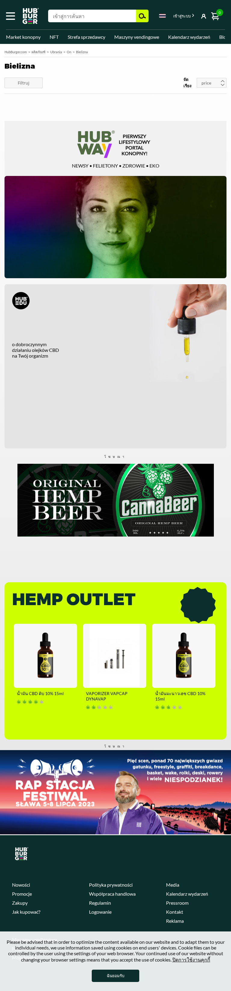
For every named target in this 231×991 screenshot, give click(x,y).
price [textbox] (206, 82)
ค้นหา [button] (142, 16)
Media (172, 885)
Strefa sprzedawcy (86, 37)
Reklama (175, 921)
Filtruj (23, 83)
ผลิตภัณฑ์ (38, 52)
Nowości (21, 885)
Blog (224, 37)
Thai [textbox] (162, 16)
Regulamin (100, 903)
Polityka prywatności (111, 885)
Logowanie (100, 912)
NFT (54, 37)
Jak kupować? (26, 912)
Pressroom (177, 903)
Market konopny (23, 37)
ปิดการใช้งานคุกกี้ (191, 959)
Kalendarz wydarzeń (189, 37)
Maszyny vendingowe (136, 37)
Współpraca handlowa (112, 894)
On (69, 52)
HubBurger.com (16, 52)
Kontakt (174, 912)
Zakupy (20, 903)
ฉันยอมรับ (115, 975)
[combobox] (162, 17)
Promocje (22, 894)
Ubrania (56, 52)
